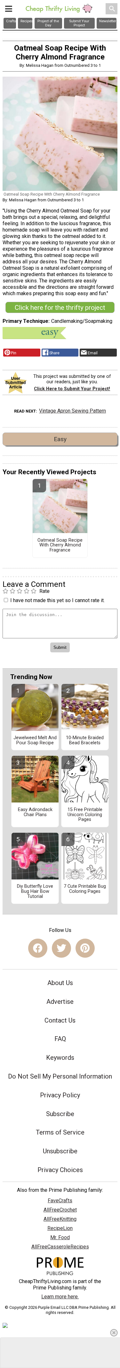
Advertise (60, 1001)
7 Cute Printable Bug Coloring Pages (85, 889)
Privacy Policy (60, 1095)
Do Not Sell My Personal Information (60, 1076)
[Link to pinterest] (85, 948)
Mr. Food (60, 1237)
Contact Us (60, 1020)
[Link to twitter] (61, 948)
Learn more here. (60, 1297)
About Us (60, 983)
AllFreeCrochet (60, 1210)
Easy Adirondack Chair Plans (35, 812)
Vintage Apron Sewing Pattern (72, 411)
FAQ (60, 1039)
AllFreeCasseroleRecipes (60, 1247)
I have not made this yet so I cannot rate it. (57, 600)
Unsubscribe (60, 1151)
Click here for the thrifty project (60, 307)
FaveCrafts (60, 1201)
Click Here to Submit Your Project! (72, 389)
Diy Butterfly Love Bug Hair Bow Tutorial (35, 891)
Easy (60, 439)
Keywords (60, 1057)
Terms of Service (60, 1132)
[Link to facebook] (37, 948)
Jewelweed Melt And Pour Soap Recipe (35, 740)
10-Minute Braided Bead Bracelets (85, 740)
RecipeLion (60, 1228)
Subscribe (60, 1114)
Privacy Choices (60, 1170)
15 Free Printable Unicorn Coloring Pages (85, 815)
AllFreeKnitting (60, 1219)
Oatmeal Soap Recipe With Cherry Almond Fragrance (60, 545)
